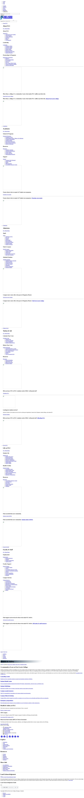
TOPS (4, 795)
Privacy (4, 793)
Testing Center (8, 161)
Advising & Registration (10, 151)
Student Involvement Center (10, 461)
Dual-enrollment (8, 241)
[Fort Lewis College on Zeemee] (18, 736)
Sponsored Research (9, 574)
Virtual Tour (7, 252)
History (6, 39)
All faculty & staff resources (8, 619)
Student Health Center (9, 470)
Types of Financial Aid (9, 354)
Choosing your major (7, 194)
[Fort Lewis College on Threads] (15, 736)
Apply (4, 1)
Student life (5, 746)
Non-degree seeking (9, 242)
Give (4, 3)
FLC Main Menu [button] (6, 28)
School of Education (9, 143)
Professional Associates (9, 51)
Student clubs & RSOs (7, 516)
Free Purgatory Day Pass (10, 253)
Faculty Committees (9, 573)
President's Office (8, 46)
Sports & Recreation (9, 458)
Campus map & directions (8, 748)
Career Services (8, 481)
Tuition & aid (5, 744)
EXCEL (7, 571)
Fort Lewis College (11, 664)
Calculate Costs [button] (6, 338)
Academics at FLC (9, 137)
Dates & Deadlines (9, 360)
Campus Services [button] (6, 580)
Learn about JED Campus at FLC (7, 717)
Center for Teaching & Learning (11, 570)
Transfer (7, 238)
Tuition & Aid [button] (5, 328)
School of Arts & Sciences (10, 142)
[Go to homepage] (6, 20)
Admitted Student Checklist (10, 260)
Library (6, 162)
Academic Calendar (9, 149)
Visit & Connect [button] (6, 249)
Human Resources (9, 558)
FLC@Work (7, 60)
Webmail (4, 759)
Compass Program (9, 263)
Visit (4, 2)
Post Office (7, 482)
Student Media (8, 462)
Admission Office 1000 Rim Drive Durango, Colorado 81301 (8, 728)
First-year (7, 237)
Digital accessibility (7, 794)
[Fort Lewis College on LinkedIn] (12, 736)
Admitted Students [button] (6, 259)
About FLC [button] (5, 23)
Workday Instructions (9, 560)
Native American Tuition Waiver (11, 349)
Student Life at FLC (9, 456)
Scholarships (7, 352)
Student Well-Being (9, 471)
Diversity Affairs (8, 48)
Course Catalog (8, 152)
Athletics (4, 6)
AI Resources (8, 581)
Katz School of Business (10, 141)
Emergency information (7, 766)
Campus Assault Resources (10, 472)
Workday (7, 559)
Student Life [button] (5, 455)
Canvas (6, 568)
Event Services (8, 582)
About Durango (8, 35)
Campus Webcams (9, 36)
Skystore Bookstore (9, 484)
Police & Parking (8, 473)
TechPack (7, 486)
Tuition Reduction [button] (6, 347)
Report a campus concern (5, 710)
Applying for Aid (8, 361)
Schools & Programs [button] (7, 136)
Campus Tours (8, 251)
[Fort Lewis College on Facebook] (4, 736)
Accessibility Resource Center (11, 164)
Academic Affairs (8, 47)
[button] (8, 776)
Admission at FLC (9, 236)
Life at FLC (17, 664)
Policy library (5, 769)
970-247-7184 (7, 731)
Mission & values (6, 768)
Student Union (8, 485)
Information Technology (10, 583)
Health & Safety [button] (6, 468)
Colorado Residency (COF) (10, 348)
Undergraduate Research (10, 154)
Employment (5, 767)
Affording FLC (6, 393)
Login (4, 796)
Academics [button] (5, 126)
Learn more (70, 780)
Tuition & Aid (8, 339)
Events (4, 9)
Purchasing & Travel (9, 589)
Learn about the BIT (4, 724)
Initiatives (7, 58)
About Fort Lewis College (10, 34)
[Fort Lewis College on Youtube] (7, 736)
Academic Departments (10, 139)
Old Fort (7, 62)
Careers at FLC (8, 561)
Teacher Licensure (9, 244)
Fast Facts (7, 37)
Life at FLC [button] (5, 445)
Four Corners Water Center (10, 63)
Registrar (7, 575)
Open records (5, 758)
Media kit (5, 757)
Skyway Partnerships (9, 59)
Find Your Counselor (9, 254)
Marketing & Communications (11, 584)
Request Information (9, 250)
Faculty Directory (8, 153)
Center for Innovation (9, 65)
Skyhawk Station (8, 267)
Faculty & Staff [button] (6, 547)
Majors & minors (6, 745)
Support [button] (4, 159)
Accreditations (8, 40)
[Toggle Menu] (13, 20)
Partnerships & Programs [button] (8, 57)
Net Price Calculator (9, 340)
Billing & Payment (9, 362)
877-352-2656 (7, 730)
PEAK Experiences (9, 266)
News (4, 8)
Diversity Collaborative (9, 459)
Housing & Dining (9, 457)
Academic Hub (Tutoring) (10, 160)
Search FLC (2, 21)
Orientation (7, 265)
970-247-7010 (7, 732)
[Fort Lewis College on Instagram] (1, 736)
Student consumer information (9, 770)
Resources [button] (5, 148)
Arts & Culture (8, 463)
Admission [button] (5, 225)
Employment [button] (5, 557)
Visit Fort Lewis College (7, 297)
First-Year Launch (8, 264)
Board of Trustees (8, 50)
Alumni (4, 5)
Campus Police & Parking (10, 586)
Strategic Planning (8, 52)
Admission (5, 742)
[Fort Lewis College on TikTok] (10, 736)
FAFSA (6, 353)
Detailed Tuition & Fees (10, 342)
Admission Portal (8, 261)
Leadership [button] (5, 44)
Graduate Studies (8, 140)
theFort (6, 590)
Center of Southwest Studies (10, 64)
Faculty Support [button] (6, 566)
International (7, 240)
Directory (5, 10)
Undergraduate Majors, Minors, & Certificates (14, 138)
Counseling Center (9, 469)
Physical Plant (8, 585)
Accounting (7, 587)
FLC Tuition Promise (9, 350)
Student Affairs (8, 49)
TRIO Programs (8, 163)
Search (1, 13)
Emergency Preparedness (10, 474)
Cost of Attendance (9, 341)
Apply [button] (4, 235)
